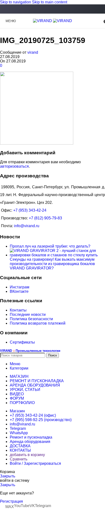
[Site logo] (43, 21)
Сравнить (18, 459)
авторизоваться (14, 166)
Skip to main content (49, 2)
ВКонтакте (19, 291)
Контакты (18, 310)
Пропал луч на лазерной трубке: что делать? (50, 246)
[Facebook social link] (52, 9)
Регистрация (11, 501)
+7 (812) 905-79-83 (45, 218)
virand (32, 52)
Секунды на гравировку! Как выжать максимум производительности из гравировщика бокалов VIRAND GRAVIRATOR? (52, 263)
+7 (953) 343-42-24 (29, 210)
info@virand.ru (26, 226)
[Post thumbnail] (57, 255)
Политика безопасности (31, 319)
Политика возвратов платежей (37, 323)
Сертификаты (22, 342)
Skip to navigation (16, 2)
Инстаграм (19, 287)
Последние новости (28, 314)
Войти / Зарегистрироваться (35, 463)
